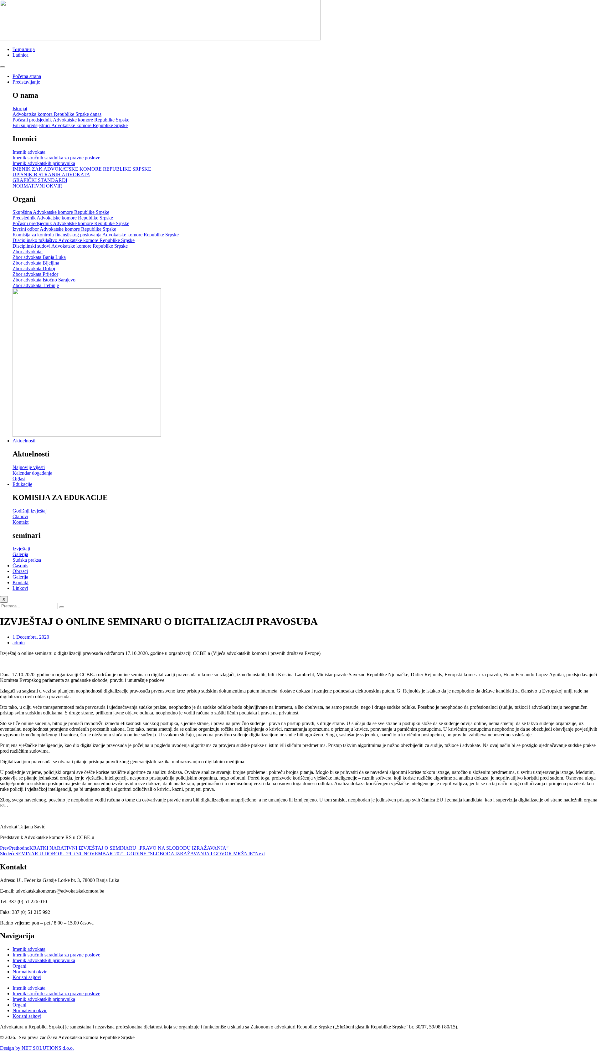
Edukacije (22, 484)
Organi (19, 966)
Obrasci (20, 571)
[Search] (61, 607)
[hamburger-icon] (2, 67)
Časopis (20, 565)
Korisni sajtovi (27, 977)
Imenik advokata (29, 949)
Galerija (20, 577)
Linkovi (20, 588)
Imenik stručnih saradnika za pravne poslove (56, 954)
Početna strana (27, 76)
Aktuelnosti (24, 440)
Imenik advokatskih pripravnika (44, 960)
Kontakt (20, 582)
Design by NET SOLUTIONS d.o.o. (37, 1048)
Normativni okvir (30, 971)
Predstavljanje (26, 82)
